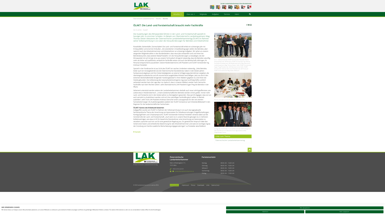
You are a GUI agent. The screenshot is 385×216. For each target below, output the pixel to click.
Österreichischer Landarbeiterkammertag (230, 140)
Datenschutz (215, 185)
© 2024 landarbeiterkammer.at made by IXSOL (146, 185)
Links (207, 185)
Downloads (200, 185)
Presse (193, 185)
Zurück (137, 132)
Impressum (185, 185)
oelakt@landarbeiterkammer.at (184, 171)
